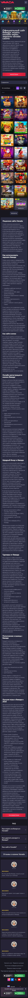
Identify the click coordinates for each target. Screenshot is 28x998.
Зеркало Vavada (14, 74)
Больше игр (14, 213)
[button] (2, 15)
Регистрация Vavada (14, 815)
